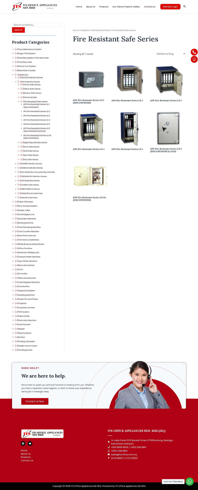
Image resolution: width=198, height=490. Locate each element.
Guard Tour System (27, 66)
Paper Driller (24, 316)
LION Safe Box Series (30, 180)
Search (18, 30)
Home (79, 6)
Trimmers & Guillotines (28, 239)
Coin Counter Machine (28, 231)
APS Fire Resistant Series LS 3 (36, 115)
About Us (90, 6)
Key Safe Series (31, 159)
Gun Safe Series (31, 155)
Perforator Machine (27, 320)
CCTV (20, 269)
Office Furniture (25, 248)
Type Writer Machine (27, 261)
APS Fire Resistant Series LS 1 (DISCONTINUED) (36, 106)
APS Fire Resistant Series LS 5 (36, 124)
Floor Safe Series (31, 146)
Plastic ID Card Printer (28, 299)
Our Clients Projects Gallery (126, 6)
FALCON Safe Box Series (32, 77)
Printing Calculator (26, 341)
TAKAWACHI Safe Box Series (34, 176)
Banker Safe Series (32, 93)
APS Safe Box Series (30, 81)
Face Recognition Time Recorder (33, 57)
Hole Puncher (24, 324)
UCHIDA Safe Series (30, 184)
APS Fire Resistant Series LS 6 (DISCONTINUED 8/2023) (36, 130)
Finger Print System (27, 53)
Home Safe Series (32, 84)
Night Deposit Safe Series (35, 142)
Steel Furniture (24, 333)
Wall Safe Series (31, 151)
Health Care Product (27, 345)
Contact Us (149, 6)
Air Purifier (22, 273)
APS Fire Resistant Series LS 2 (36, 111)
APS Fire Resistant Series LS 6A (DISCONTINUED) (37, 137)
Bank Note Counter (27, 70)
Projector (22, 303)
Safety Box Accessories (32, 193)
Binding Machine (25, 222)
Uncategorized (25, 350)
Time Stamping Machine (29, 227)
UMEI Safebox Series (30, 189)
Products (103, 6)
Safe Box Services (29, 197)
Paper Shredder (25, 201)
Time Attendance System (30, 49)
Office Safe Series (32, 88)
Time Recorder (25, 62)
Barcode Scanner (26, 265)
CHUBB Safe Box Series (31, 163)
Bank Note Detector (27, 235)
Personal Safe (30, 97)
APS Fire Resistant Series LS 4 (36, 120)
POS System (23, 312)
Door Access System (27, 206)
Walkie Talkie (24, 210)
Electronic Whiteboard (28, 252)
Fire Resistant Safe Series (36, 101)
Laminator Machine (27, 218)
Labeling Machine (26, 295)
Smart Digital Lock (26, 214)
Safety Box (23, 74)
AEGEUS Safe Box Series (32, 167)
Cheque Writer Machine (29, 256)
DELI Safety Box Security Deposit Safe (38, 172)
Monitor (21, 337)
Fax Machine (24, 286)
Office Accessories (27, 278)
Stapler (21, 328)
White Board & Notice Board (31, 244)
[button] (170, 6)
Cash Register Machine (29, 282)
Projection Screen (26, 307)
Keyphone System (26, 290)
